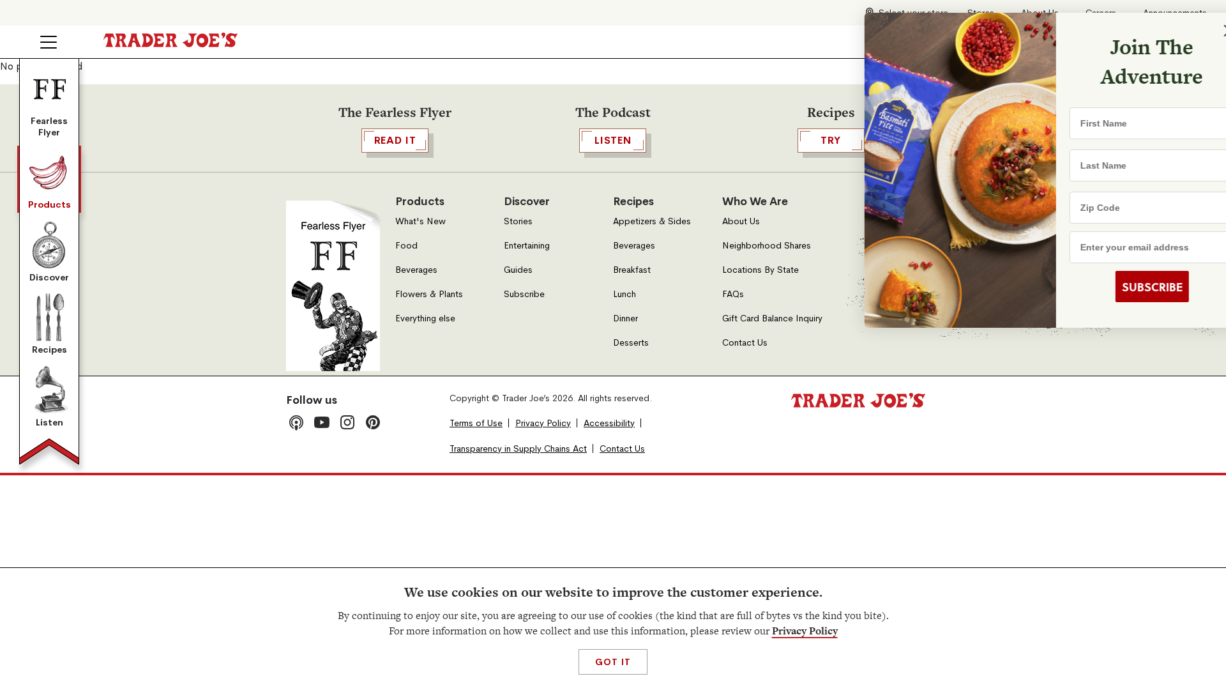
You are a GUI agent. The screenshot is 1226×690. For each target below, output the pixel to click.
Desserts (631, 342)
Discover (49, 277)
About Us (741, 221)
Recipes (49, 349)
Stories (518, 221)
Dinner (625, 318)
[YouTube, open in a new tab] (322, 422)
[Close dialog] (1195, 30)
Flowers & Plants (429, 294)
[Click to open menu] (48, 42)
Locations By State (760, 269)
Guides (518, 269)
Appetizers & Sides (652, 221)
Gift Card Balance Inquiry (772, 318)
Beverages (416, 269)
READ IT (395, 140)
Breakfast (632, 269)
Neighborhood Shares (766, 245)
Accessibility (609, 423)
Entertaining (527, 245)
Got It (612, 662)
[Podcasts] (296, 422)
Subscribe (524, 294)
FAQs (733, 294)
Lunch (624, 294)
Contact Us (745, 342)
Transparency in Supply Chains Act (518, 448)
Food (406, 245)
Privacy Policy (805, 631)
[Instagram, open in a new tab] (347, 422)
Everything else (425, 318)
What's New (420, 221)
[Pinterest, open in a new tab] (373, 422)
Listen (49, 422)
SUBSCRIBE (1117, 287)
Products (49, 204)
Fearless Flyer (49, 126)
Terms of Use (476, 423)
